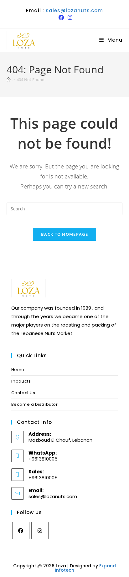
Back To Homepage (64, 234)
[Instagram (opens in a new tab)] (69, 17)
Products (21, 381)
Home (17, 370)
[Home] (9, 79)
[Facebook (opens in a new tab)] (61, 17)
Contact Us (23, 393)
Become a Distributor (34, 404)
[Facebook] (20, 530)
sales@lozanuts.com (74, 10)
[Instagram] (40, 530)
